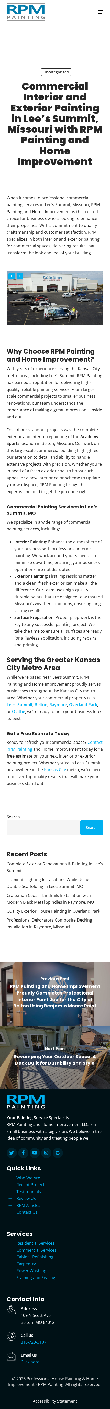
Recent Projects (31, 1185)
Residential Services (35, 1243)
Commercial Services (36, 1250)
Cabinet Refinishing (34, 1257)
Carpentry (26, 1264)
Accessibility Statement (55, 1401)
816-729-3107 (33, 1342)
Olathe (18, 711)
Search (13, 817)
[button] (100, 11)
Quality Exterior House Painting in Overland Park (53, 911)
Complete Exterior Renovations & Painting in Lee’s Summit (55, 867)
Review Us (26, 1198)
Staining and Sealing (35, 1277)
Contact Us (27, 1212)
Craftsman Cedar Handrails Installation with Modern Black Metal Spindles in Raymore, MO (50, 899)
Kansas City (55, 770)
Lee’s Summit (19, 704)
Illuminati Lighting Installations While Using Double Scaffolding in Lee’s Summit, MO (48, 883)
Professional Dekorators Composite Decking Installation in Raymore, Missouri (49, 923)
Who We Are (28, 1178)
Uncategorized (56, 72)
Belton (41, 704)
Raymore (58, 704)
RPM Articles (28, 1205)
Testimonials (28, 1191)
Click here (30, 1362)
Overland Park (83, 704)
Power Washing (31, 1270)
